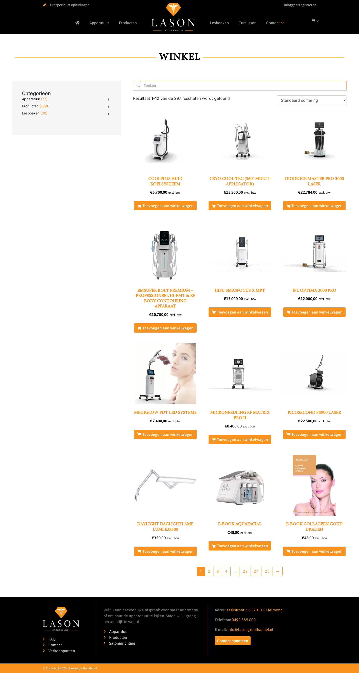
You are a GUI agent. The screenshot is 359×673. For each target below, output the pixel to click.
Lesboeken (219, 23)
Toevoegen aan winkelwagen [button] (167, 205)
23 (245, 571)
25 (267, 571)
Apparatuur (99, 23)
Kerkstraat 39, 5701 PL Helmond (254, 610)
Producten (128, 23)
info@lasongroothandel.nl (250, 629)
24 (256, 571)
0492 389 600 (243, 619)
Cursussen (247, 23)
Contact (273, 23)
